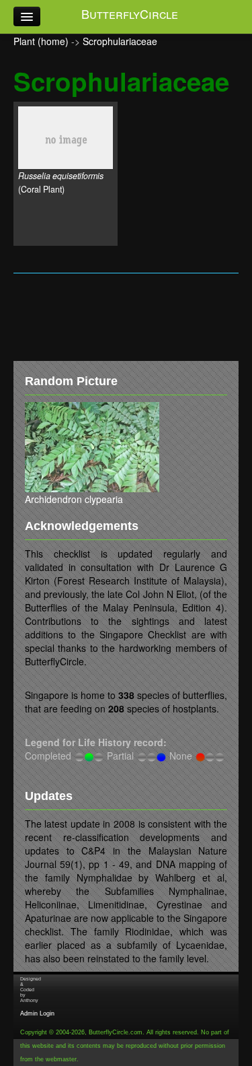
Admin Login (37, 1013)
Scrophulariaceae (120, 41)
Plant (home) (41, 41)
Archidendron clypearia (74, 499)
